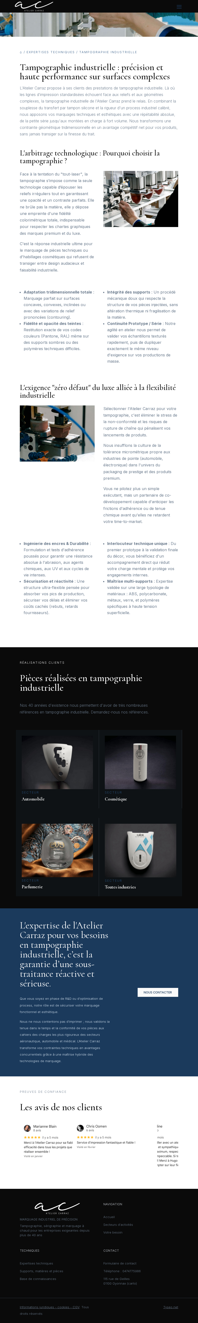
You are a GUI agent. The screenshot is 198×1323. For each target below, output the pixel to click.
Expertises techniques (51, 52)
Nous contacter (158, 992)
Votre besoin (112, 1232)
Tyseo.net (170, 1307)
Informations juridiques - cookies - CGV (49, 1307)
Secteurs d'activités (118, 1225)
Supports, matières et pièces (41, 1271)
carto (132, 1283)
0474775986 (131, 1271)
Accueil (109, 1217)
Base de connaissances (38, 1279)
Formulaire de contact (119, 1263)
